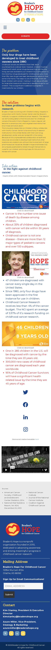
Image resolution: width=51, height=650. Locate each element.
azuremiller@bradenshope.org (20, 628)
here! (37, 439)
